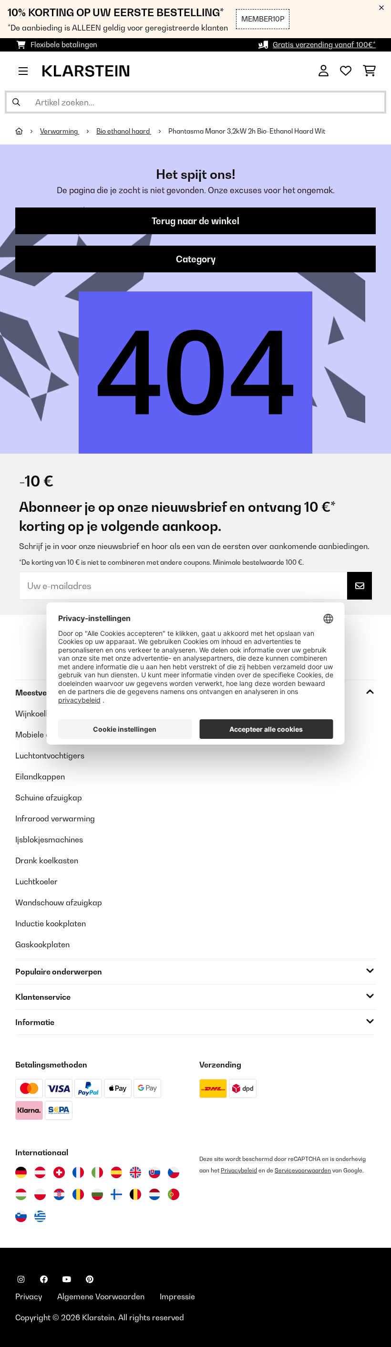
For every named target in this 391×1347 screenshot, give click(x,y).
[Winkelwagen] (369, 71)
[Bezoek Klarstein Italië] (97, 1172)
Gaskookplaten (42, 944)
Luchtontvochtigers (49, 755)
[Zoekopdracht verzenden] (16, 102)
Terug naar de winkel (195, 221)
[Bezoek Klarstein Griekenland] (40, 1217)
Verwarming (59, 131)
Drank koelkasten (46, 860)
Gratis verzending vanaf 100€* (324, 45)
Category (196, 259)
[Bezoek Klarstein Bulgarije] (97, 1194)
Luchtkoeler (36, 881)
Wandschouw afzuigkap (58, 902)
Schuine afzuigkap (48, 797)
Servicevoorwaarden (303, 1170)
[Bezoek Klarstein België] (135, 1194)
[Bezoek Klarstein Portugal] (173, 1194)
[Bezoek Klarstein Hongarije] (21, 1194)
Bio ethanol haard (123, 131)
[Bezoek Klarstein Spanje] (116, 1172)
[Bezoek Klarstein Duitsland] (21, 1172)
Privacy (28, 1296)
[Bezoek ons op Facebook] (44, 1279)
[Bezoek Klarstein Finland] (116, 1194)
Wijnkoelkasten (42, 713)
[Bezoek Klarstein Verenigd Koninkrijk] (135, 1172)
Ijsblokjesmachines (49, 839)
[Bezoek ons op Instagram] (21, 1279)
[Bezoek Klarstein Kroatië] (59, 1194)
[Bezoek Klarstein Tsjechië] (173, 1172)
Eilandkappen (40, 776)
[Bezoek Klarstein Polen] (40, 1194)
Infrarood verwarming (55, 818)
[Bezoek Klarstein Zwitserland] (59, 1172)
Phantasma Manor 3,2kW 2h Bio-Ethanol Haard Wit (246, 131)
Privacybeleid (239, 1170)
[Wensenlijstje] (345, 71)
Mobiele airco (39, 734)
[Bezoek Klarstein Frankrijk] (78, 1172)
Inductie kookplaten (50, 923)
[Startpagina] (27, 131)
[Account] (324, 71)
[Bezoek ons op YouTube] (66, 1279)
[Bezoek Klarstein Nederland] (154, 1194)
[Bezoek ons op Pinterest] (89, 1279)
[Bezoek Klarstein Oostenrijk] (40, 1172)
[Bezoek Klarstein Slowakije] (154, 1172)
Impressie (177, 1296)
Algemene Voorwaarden (100, 1296)
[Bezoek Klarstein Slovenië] (21, 1216)
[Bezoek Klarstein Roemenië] (78, 1194)
